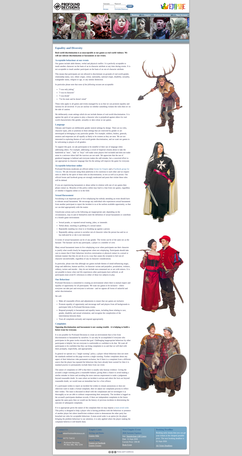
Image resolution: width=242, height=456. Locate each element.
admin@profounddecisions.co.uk (74, 433)
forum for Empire (101, 169)
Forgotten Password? (121, 9)
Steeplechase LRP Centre (136, 436)
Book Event (127, 445)
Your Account (182, 15)
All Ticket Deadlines (164, 446)
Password (118, 3)
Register (105, 9)
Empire (147, 15)
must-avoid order (122, 408)
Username (106, 3)
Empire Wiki (94, 436)
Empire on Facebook (97, 443)
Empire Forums (95, 445)
